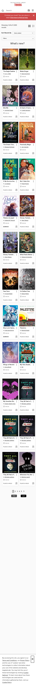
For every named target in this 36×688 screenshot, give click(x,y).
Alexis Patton (25, 294)
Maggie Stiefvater (9, 147)
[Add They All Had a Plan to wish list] (33, 447)
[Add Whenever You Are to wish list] (33, 483)
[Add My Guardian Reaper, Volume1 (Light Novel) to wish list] (16, 410)
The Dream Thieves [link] (9, 145)
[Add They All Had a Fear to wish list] (16, 483)
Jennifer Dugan (9, 110)
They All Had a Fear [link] (9, 475)
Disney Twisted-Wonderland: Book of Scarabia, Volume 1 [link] (26, 218)
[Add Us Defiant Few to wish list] (33, 300)
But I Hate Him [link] (25, 181)
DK (22, 367)
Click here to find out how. (19, 18)
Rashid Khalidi (25, 330)
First (14, 496)
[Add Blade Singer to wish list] (33, 80)
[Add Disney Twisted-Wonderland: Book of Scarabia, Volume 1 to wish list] (33, 227)
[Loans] (29, 11)
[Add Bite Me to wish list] (16, 117)
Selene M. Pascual (10, 220)
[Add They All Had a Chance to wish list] (33, 410)
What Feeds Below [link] (26, 255)
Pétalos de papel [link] (8, 218)
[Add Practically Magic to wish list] (33, 153)
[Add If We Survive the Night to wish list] (16, 190)
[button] (29, 27)
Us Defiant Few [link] (25, 291)
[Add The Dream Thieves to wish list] (16, 153)
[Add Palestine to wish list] (33, 337)
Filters (5, 38)
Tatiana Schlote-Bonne (27, 257)
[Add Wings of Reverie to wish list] (16, 373)
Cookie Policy (6, 682)
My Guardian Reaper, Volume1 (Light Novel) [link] (9, 401)
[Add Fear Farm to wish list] (16, 300)
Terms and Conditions (9, 660)
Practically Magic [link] (25, 145)
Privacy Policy (24, 660)
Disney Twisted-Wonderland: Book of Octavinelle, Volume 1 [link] (9, 255)
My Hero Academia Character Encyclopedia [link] (26, 365)
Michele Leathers (26, 404)
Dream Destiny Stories (10, 404)
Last (23, 496)
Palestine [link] (23, 328)
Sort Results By (6, 33)
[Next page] (24, 491)
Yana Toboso (25, 220)
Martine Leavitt (26, 477)
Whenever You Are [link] (26, 475)
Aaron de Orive (26, 74)
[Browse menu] (33, 10)
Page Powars (25, 184)
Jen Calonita (25, 147)
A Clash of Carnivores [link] (26, 108)
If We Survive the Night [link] (9, 181)
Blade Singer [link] (24, 71)
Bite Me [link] (5, 108)
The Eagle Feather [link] (9, 71)
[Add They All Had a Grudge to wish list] (16, 447)
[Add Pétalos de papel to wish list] (16, 227)
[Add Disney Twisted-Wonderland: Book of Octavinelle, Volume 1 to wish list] (16, 263)
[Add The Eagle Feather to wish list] (16, 80)
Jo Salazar (7, 184)
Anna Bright (8, 367)
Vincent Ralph (8, 294)
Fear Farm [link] (6, 291)
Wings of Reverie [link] (8, 365)
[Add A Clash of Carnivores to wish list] (33, 117)
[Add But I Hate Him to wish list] (33, 190)
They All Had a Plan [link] (26, 438)
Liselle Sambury (26, 110)
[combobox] (14, 10)
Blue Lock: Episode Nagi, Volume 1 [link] (9, 328)
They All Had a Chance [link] (26, 401)
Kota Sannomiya (9, 330)
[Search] (2, 10)
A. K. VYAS (8, 74)
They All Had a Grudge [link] (9, 438)
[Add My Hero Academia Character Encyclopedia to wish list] (33, 373)
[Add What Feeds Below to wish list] (33, 263)
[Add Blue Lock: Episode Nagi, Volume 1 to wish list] (16, 337)
